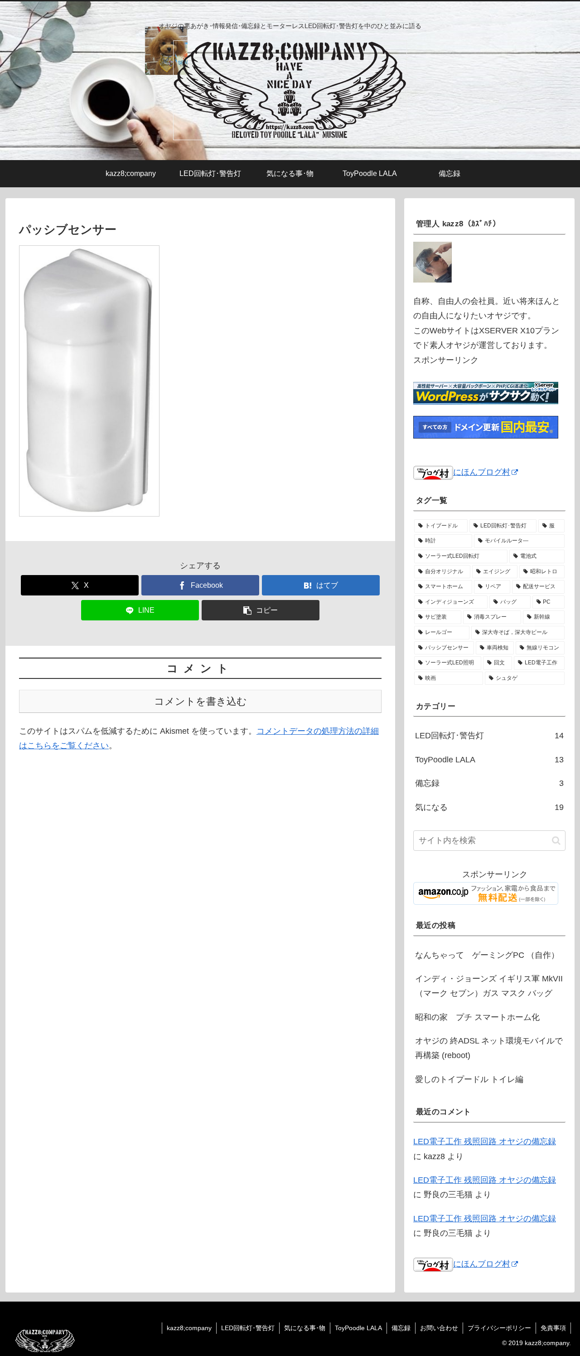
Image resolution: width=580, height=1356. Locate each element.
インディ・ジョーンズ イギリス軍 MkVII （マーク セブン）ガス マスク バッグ (489, 986)
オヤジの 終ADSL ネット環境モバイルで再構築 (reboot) (489, 1048)
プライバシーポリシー (499, 1328)
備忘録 (401, 1328)
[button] (260, 610)
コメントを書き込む (200, 701)
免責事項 (553, 1328)
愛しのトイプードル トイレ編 (469, 1079)
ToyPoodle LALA (358, 1328)
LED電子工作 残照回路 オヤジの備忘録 (484, 1141)
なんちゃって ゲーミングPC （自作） (487, 955)
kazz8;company (189, 1328)
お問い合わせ (439, 1328)
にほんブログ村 (481, 472)
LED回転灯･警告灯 (248, 1328)
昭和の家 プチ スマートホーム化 (477, 1017)
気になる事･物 (304, 1328)
